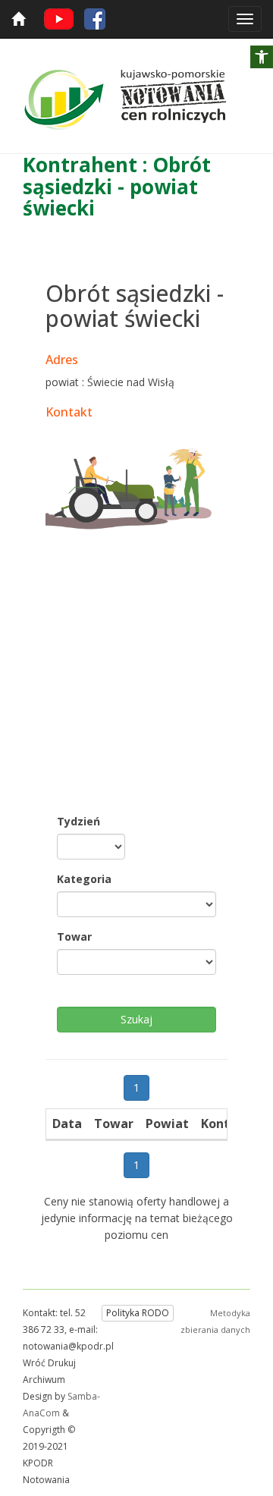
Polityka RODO (137, 1312)
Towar (74, 936)
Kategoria (84, 879)
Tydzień (78, 821)
